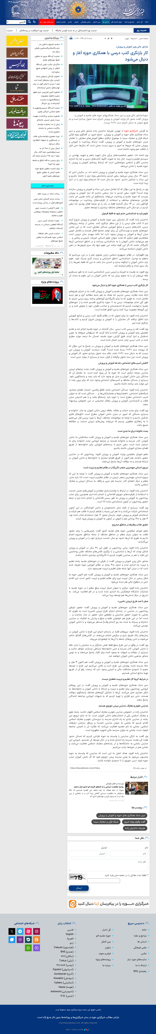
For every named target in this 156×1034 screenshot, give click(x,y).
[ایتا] (36, 939)
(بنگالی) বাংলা (67, 956)
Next (37, 296)
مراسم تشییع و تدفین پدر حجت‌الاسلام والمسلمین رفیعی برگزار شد (47, 48)
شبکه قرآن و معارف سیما (106, 822)
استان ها (106, 22)
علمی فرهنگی (86, 22)
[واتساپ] (28, 948)
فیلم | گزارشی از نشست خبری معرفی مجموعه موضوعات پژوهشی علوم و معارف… (48, 212)
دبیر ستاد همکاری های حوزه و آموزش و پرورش (121, 815)
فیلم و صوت (61, 22)
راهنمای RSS (140, 971)
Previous (58, 296)
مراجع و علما (129, 22)
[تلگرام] (20, 931)
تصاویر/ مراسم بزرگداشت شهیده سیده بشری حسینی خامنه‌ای (46, 118)
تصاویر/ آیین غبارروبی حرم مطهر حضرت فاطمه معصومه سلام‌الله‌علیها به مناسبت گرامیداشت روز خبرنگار (46, 98)
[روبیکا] (20, 939)
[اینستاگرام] (36, 931)
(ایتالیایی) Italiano (63, 983)
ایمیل (104, 848)
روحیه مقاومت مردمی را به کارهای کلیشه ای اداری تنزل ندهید (99, 786)
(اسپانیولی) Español (63, 969)
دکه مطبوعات (51, 253)
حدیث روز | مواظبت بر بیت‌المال (46, 30)
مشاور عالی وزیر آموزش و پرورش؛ (132, 47)
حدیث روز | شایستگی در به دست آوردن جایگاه (88, 30)
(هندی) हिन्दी (67, 952)
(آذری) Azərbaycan (63, 974)
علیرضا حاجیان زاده (135, 828)
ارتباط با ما (141, 965)
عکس (70, 22)
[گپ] (36, 948)
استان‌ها (134, 38)
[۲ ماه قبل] (47, 295)
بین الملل (96, 22)
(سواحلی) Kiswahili (63, 978)
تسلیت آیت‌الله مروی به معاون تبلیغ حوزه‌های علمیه (47, 58)
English (69, 934)
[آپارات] (28, 931)
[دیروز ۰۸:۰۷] (47, 266)
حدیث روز (142, 30)
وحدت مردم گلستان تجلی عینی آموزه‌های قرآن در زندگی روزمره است (48, 201)
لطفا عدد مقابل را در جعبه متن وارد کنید (126, 875)
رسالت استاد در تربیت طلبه (48, 193)
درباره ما (106, 965)
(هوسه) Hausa (65, 987)
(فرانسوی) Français (63, 947)
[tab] (47, 185)
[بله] (28, 939)
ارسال (79, 888)
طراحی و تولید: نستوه (74, 1029)
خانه (146, 22)
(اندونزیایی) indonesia (62, 991)
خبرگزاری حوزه (131, 131)
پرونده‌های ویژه (50, 282)
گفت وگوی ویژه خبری (134, 822)
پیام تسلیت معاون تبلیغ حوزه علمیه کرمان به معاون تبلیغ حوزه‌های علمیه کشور (47, 172)
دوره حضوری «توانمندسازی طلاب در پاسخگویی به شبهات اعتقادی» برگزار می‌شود (46, 140)
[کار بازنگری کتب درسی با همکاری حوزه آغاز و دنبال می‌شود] (108, 88)
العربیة (70, 939)
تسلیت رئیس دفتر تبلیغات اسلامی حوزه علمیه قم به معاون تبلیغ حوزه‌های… (49, 237)
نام (146, 848)
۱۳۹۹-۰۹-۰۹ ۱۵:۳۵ (115, 801)
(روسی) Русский (65, 965)
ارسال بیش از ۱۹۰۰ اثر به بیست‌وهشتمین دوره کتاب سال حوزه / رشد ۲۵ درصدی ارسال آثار (46, 152)
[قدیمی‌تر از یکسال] (136, 788)
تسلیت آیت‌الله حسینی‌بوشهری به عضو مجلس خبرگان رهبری (46, 110)
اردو (71, 943)
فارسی (70, 930)
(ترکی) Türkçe (66, 961)
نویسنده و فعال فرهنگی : (114, 783)
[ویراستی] (12, 939)
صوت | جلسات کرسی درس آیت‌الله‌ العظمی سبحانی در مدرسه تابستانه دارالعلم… (49, 224)
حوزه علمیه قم (116, 22)
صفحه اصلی (143, 38)
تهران (127, 38)
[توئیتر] (12, 931)
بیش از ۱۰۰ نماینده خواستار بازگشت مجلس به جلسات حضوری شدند (48, 128)
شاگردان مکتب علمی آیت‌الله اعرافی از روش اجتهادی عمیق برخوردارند (48, 68)
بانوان (76, 22)
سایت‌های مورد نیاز (47, 22)
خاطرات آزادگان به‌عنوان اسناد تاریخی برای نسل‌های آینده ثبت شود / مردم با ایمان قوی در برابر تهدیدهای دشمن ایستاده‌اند (46, 82)
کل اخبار (140, 22)
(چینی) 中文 (66, 996)
